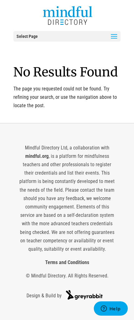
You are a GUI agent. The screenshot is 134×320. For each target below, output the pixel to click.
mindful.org (37, 156)
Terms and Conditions (67, 262)
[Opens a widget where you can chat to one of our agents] (110, 309)
